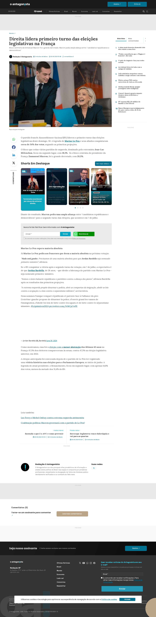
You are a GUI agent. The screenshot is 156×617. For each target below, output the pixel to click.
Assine (116, 4)
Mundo (74, 11)
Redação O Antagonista (22, 57)
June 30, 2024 (51, 341)
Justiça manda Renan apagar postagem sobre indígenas (128, 88)
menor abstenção (72, 347)
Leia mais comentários (72, 514)
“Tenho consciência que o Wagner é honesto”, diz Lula (131, 55)
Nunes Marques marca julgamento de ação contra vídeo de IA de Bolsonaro (131, 110)
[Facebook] (94, 563)
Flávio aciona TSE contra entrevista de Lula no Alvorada (131, 81)
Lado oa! (95, 11)
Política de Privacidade (78, 238)
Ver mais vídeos (102, 164)
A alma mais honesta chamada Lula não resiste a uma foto (131, 49)
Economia (84, 11)
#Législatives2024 (40, 306)
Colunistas (106, 11)
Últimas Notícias (54, 11)
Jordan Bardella (36, 270)
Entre (136, 4)
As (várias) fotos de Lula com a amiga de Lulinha (132, 68)
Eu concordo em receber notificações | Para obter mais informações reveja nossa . (43, 238)
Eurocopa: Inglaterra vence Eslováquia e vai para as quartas (87, 428)
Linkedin (13, 155)
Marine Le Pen (72, 141)
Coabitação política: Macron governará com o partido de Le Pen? (53, 423)
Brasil (66, 11)
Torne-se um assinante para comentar (31, 512)
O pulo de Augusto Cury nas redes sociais (131, 62)
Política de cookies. (109, 599)
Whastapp (13, 139)
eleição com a (56, 347)
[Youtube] (83, 563)
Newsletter (118, 11)
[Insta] (91, 563)
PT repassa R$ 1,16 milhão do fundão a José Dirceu (132, 103)
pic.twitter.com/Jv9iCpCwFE (63, 306)
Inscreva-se (83, 234)
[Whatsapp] (87, 563)
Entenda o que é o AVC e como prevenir (35, 427)
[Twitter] (80, 563)
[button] (75, 208)
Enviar (65, 234)
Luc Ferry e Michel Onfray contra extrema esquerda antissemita (52, 417)
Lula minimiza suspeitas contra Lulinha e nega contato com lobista (131, 75)
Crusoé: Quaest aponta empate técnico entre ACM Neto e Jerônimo (131, 95)
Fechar (127, 599)
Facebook (13, 147)
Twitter (13, 163)
